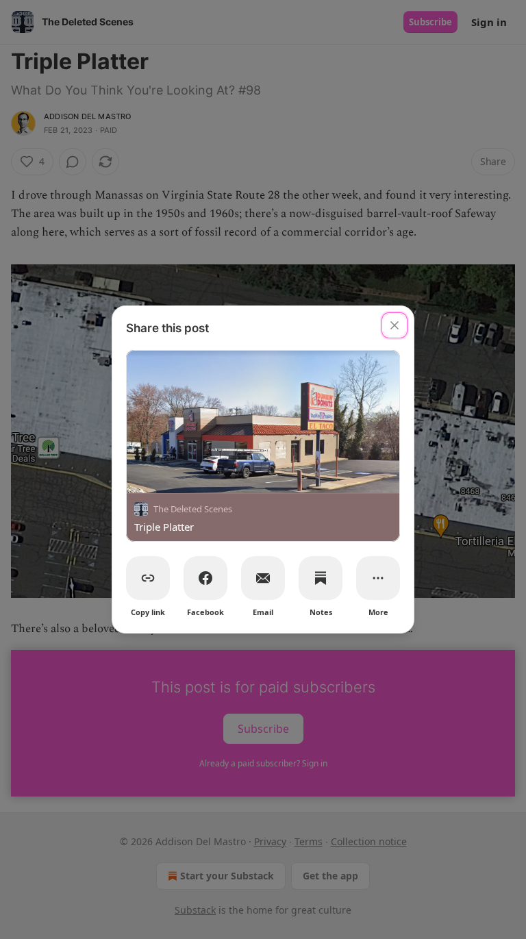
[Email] (263, 578)
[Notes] (320, 578)
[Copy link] (148, 578)
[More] (378, 578)
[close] (394, 325)
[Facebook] (205, 578)
